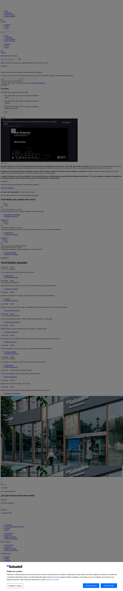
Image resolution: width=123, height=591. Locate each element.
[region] (61, 576)
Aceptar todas (109, 585)
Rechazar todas (91, 585)
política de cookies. (52, 579)
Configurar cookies (15, 585)
